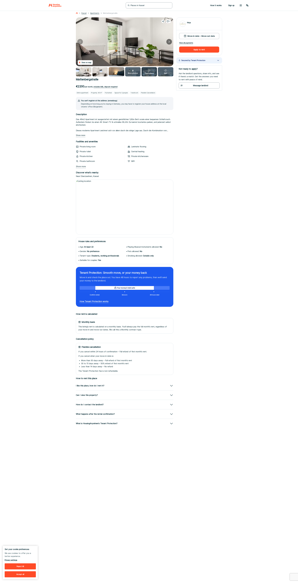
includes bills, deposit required (105, 87)
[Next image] (169, 42)
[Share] (163, 21)
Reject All (20, 566)
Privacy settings (11, 560)
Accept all (20, 574)
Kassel (83, 13)
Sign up (231, 5)
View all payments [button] (186, 43)
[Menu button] (240, 5)
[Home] (55, 5)
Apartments (94, 13)
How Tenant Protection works (94, 301)
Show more (80, 135)
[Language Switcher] (247, 5)
